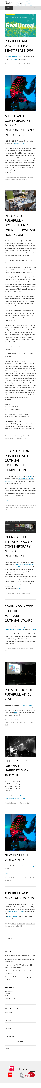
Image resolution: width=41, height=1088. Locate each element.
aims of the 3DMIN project (17, 911)
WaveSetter (16, 57)
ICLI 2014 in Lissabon (26, 705)
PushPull (10, 57)
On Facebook (9, 991)
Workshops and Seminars (25, 505)
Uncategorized (15, 64)
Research (28, 720)
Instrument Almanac (11, 998)
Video (6, 500)
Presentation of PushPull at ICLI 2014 (19, 694)
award (11, 507)
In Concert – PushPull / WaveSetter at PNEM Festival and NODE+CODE (20, 225)
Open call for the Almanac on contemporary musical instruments (19, 547)
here (20, 588)
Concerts (13, 177)
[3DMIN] (20, 3)
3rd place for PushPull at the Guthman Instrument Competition (19, 461)
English (7, 1048)
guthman (16, 507)
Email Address (9, 1012)
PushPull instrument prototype (25, 866)
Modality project (12, 916)
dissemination (28, 177)
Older (9, 938)
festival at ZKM (19, 143)
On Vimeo (8, 993)
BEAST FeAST (12, 59)
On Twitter (8, 996)
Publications (14, 593)
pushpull (7, 179)
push (21, 507)
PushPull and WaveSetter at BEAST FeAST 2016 (19, 46)
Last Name (8, 1028)
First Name (8, 1020)
